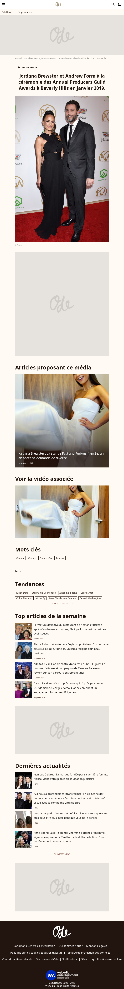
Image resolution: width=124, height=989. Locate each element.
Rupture (60, 558)
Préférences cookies (109, 959)
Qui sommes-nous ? (71, 946)
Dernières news (31, 58)
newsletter (120, 4)
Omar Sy (40, 598)
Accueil (18, 58)
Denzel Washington (90, 598)
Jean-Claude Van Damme (62, 598)
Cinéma (20, 558)
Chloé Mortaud (24, 598)
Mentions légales (96, 946)
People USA (46, 558)
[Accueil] (58, 4)
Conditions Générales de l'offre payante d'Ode (30, 959)
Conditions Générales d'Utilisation (34, 946)
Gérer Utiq (87, 959)
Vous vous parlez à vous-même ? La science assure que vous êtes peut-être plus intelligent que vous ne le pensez (70, 816)
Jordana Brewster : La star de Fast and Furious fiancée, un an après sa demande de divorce (61, 455)
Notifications (70, 959)
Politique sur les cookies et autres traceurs (36, 952)
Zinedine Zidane (68, 592)
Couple (32, 558)
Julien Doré (22, 592)
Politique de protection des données (88, 952)
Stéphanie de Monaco (44, 592)
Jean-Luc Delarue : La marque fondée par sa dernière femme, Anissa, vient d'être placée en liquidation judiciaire (71, 777)
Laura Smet (87, 592)
